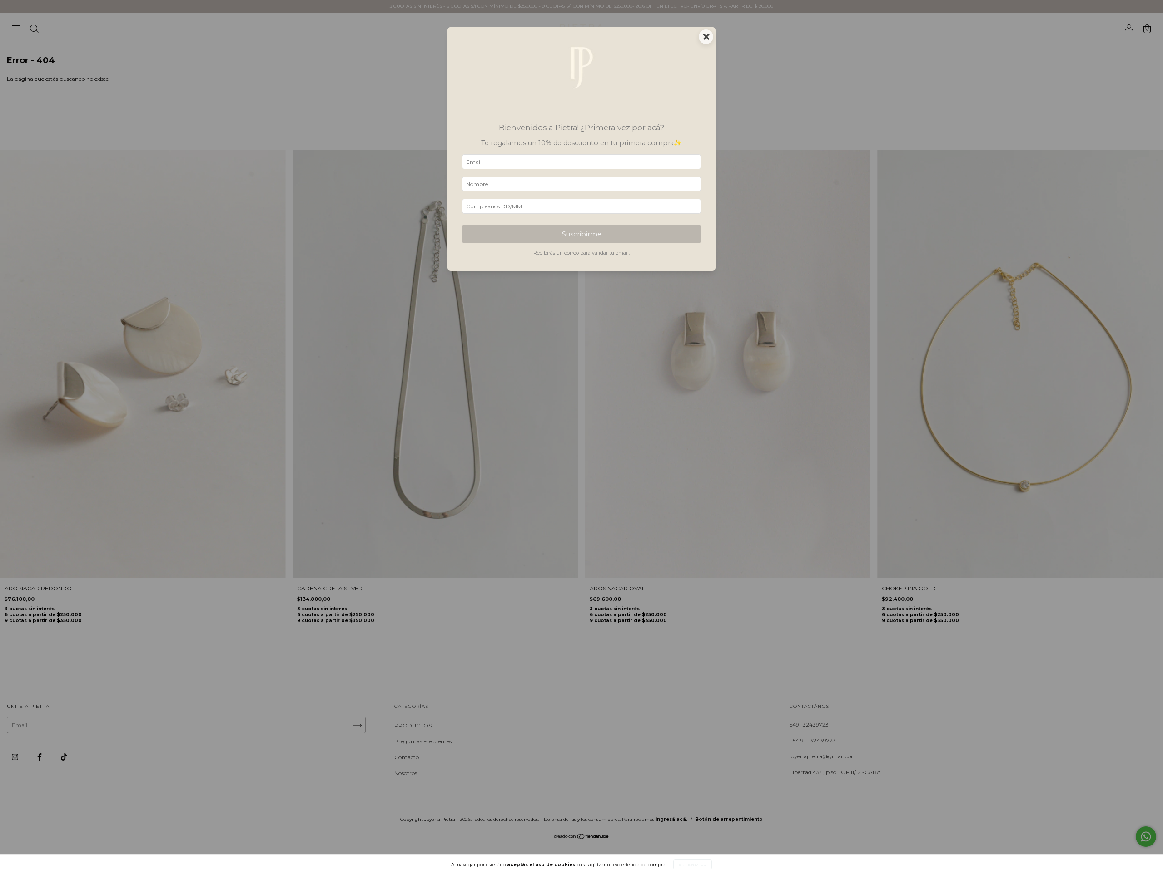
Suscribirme (581, 234)
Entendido (692, 864)
